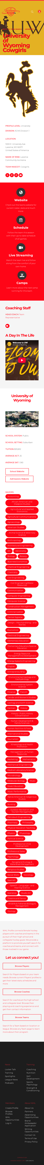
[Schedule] (20, 220)
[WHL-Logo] (11, 11)
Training (9, 1073)
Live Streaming (21, 255)
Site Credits (30, 1160)
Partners (29, 1111)
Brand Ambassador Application (31, 1123)
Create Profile (11, 1108)
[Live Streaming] (20, 247)
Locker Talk (10, 1069)
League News (11, 1080)
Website (21, 200)
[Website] (20, 192)
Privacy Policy (31, 1142)
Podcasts (9, 1083)
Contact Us (30, 1135)
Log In (8, 1123)
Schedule (20, 227)
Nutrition (31, 1073)
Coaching (31, 1069)
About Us (29, 1108)
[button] (32, 12)
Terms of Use (31, 1138)
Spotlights (10, 1076)
